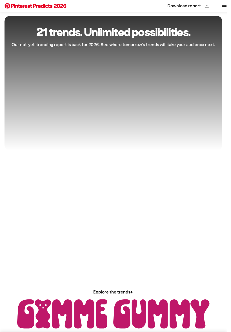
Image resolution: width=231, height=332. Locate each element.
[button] (35, 6)
